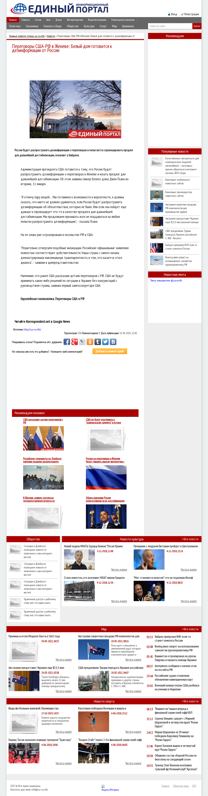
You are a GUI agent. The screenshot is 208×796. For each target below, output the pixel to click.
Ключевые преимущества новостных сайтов (178, 194)
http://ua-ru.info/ (32, 329)
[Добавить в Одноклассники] (90, 342)
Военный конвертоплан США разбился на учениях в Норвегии (177, 687)
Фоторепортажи (75, 20)
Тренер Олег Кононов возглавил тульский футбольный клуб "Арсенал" (176, 767)
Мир (114, 26)
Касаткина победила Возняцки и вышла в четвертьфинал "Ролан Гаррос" (102, 708)
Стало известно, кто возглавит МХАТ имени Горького (94, 577)
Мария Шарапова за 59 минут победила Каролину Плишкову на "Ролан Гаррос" (174, 736)
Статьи (38, 20)
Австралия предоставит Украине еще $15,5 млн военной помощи (182, 220)
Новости (26, 20)
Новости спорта (104, 701)
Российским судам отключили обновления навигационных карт (174, 677)
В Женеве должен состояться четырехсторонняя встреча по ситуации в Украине (39, 499)
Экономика (32, 26)
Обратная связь (181, 786)
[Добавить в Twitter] (105, 342)
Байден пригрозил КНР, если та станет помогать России (181, 246)
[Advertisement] (76, 65)
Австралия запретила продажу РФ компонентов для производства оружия (180, 208)
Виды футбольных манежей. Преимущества (33, 708)
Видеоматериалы (97, 20)
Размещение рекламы (123, 20)
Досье (58, 20)
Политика (15, 26)
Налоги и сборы (53, 26)
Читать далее (119, 569)
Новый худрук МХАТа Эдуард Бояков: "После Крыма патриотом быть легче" (93, 546)
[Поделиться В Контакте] (113, 342)
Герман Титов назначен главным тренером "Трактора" (40, 739)
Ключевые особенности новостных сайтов (177, 181)
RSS (194, 786)
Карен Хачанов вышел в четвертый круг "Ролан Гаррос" (175, 747)
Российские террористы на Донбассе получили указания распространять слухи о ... (42, 460)
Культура (89, 26)
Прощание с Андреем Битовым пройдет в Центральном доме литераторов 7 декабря (166, 546)
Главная (13, 20)
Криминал (128, 26)
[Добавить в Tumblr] (97, 342)
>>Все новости (190, 539)
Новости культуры (132, 539)
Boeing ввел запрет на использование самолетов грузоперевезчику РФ (178, 260)
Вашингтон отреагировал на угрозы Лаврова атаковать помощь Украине (176, 658)
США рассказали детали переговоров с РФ (43, 421)
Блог (48, 20)
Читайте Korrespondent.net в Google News (42, 321)
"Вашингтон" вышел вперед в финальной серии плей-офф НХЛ (173, 711)
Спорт (103, 26)
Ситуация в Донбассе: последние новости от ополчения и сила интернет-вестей (38, 551)
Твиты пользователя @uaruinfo (166, 280)
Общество (73, 26)
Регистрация (191, 14)
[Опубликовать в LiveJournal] (82, 342)
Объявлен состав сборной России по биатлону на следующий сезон (176, 757)
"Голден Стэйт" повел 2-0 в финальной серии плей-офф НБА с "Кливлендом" (110, 739)
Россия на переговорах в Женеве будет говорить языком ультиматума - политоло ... (105, 460)
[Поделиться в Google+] (74, 342)
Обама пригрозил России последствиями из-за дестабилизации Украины (105, 499)
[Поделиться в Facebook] (67, 342)
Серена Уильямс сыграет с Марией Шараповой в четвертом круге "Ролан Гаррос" (176, 722)
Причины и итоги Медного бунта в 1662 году (34, 636)
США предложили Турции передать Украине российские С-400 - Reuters (181, 234)
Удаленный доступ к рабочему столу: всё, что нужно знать (40, 601)
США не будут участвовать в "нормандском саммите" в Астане (103, 421)
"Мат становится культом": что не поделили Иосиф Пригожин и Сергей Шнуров (163, 577)
